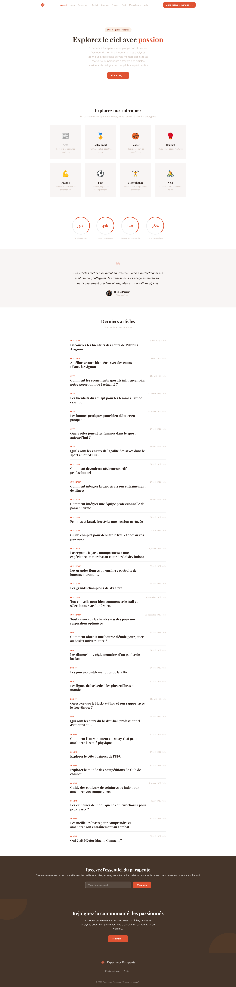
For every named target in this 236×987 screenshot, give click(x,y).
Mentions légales (112, 971)
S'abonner (142, 885)
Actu (72, 5)
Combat (105, 5)
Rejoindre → (118, 938)
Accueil (63, 5)
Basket (95, 5)
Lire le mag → (118, 75)
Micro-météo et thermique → (179, 5)
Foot (124, 5)
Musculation (135, 5)
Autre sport (83, 5)
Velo (146, 5)
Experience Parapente (121, 962)
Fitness (115, 5)
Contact (127, 971)
